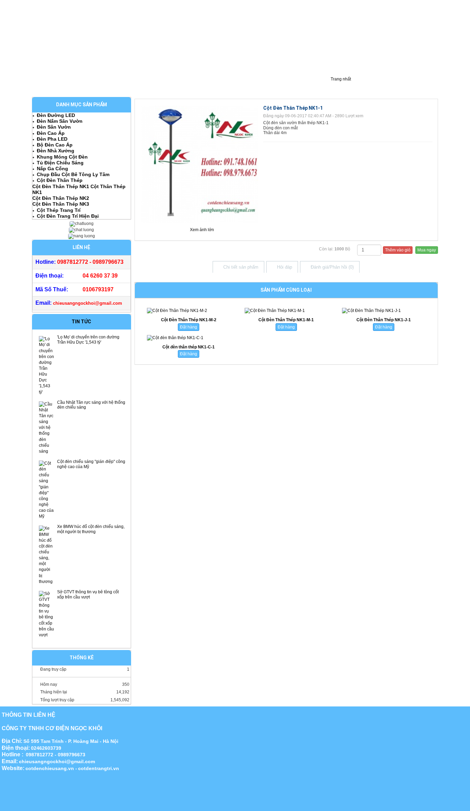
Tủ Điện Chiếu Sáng (60, 162)
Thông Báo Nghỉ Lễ (298, 85)
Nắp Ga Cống (52, 168)
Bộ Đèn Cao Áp (55, 145)
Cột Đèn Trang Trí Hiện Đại (68, 216)
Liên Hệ (260, 85)
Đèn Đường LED (56, 115)
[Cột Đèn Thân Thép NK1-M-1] (286, 310)
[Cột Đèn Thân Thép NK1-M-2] (188, 310)
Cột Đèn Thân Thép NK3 (60, 204)
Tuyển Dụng (228, 85)
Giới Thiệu (46, 85)
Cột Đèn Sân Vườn (133, 85)
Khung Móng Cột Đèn (62, 157)
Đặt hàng (188, 327)
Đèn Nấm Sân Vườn (60, 121)
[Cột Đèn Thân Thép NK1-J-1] (383, 310)
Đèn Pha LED (52, 139)
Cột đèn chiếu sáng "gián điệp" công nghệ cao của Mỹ (91, 464)
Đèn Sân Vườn (54, 127)
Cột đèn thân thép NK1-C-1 (188, 347)
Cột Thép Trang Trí (59, 210)
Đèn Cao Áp (51, 133)
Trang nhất (340, 79)
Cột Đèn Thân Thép (60, 180)
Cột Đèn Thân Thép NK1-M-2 (188, 319)
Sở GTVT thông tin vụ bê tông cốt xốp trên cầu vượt (88, 594)
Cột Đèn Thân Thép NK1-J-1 (383, 319)
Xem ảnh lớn (202, 229)
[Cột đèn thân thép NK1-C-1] (188, 338)
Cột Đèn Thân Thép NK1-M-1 (286, 319)
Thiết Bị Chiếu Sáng (184, 85)
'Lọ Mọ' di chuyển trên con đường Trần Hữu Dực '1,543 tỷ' (88, 340)
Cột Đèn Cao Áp (85, 85)
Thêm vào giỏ (397, 250)
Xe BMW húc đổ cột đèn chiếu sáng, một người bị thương (91, 529)
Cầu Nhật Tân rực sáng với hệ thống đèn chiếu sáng (91, 405)
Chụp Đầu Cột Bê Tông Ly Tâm (73, 174)
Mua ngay (426, 250)
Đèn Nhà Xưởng (55, 150)
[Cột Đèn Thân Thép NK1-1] (200, 163)
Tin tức (81, 321)
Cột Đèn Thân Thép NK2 (60, 198)
